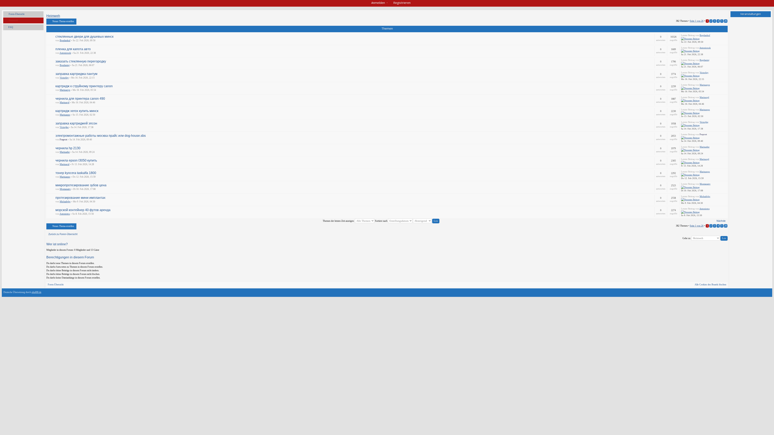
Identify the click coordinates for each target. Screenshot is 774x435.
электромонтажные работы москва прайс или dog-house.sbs (100, 135)
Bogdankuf (65, 40)
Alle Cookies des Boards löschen (710, 284)
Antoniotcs (64, 213)
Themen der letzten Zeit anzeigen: (339, 221)
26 (725, 21)
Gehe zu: (686, 238)
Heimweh (13, 20)
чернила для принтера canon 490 (80, 98)
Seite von (696, 21)
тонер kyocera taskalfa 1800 (75, 173)
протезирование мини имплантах (80, 197)
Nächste (721, 221)
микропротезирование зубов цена (80, 185)
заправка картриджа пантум (76, 74)
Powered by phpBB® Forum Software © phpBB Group (764, 293)
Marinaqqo (65, 114)
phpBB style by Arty (752, 293)
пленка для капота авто (73, 49)
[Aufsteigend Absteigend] (426, 221)
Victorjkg (64, 127)
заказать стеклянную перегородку (80, 61)
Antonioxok (65, 53)
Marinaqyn (65, 90)
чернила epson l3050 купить (76, 160)
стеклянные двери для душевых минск (84, 36)
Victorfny (64, 77)
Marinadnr (65, 152)
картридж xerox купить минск (76, 111)
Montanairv (65, 189)
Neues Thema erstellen (63, 21)
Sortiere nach (381, 221)
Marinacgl (64, 102)
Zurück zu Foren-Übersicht (62, 234)
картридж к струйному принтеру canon (84, 86)
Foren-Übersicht (16, 14)
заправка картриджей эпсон (76, 123)
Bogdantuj (65, 65)
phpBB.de (36, 292)
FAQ (10, 27)
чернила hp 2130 (67, 148)
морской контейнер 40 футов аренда (82, 210)
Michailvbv (65, 201)
